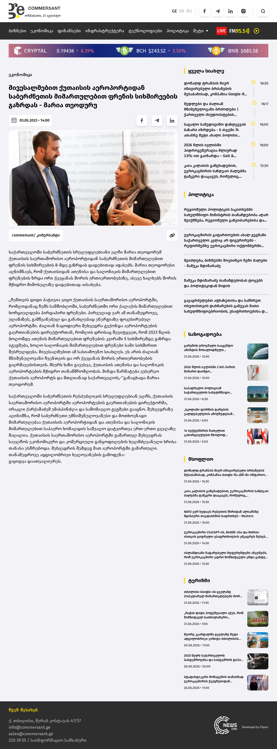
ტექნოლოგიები (145, 30)
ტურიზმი (199, 580)
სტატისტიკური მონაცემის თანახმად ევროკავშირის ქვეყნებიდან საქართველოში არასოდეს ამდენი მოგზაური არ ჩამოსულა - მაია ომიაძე (213, 679)
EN (181, 11)
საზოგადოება (205, 334)
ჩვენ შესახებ (23, 709)
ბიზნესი (17, 30)
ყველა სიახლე (206, 71)
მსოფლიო (200, 459)
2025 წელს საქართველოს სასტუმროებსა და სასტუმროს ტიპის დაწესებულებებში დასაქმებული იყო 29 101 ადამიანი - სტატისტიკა (213, 658)
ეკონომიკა (42, 30)
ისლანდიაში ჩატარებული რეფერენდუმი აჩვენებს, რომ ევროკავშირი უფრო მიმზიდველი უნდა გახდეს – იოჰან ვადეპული (225, 555)
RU (189, 11)
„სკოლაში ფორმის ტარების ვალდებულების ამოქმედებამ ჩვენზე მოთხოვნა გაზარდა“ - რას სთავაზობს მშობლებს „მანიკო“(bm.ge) (211, 412)
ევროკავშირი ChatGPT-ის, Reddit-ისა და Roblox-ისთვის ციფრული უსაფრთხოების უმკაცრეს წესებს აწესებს (225, 534)
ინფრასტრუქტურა (104, 30)
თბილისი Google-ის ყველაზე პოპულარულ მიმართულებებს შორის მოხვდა (214, 594)
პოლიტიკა (178, 30)
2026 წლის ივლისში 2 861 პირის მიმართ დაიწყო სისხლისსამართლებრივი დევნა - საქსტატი (211, 369)
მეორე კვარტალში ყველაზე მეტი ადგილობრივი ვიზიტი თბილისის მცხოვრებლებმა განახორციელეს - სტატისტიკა (212, 637)
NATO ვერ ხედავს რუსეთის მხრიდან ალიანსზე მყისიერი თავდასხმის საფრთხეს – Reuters (221, 514)
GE (174, 11)
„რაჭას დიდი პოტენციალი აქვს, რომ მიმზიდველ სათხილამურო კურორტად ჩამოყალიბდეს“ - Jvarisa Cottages (213, 615)
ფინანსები (69, 30)
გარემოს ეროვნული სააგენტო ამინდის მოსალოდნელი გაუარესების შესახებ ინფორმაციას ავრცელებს (213, 348)
